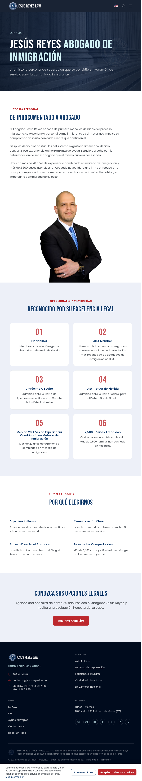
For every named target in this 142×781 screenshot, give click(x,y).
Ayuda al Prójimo (18, 720)
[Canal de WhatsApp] (128, 722)
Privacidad (92, 759)
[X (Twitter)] (111, 722)
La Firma (13, 707)
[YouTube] (95, 722)
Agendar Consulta (71, 621)
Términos (106, 759)
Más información (15, 777)
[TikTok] (120, 722)
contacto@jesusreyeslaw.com (31, 680)
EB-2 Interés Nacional (88, 687)
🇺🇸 (116, 6)
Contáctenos (16, 726)
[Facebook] (86, 722)
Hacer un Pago (17, 733)
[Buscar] (123, 6)
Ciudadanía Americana (89, 680)
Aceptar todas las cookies (117, 772)
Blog (10, 713)
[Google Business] (103, 722)
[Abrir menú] (130, 6)
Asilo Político (82, 661)
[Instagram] (78, 722)
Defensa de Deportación (90, 667)
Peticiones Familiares (87, 674)
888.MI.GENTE (20, 674)
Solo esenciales (83, 772)
